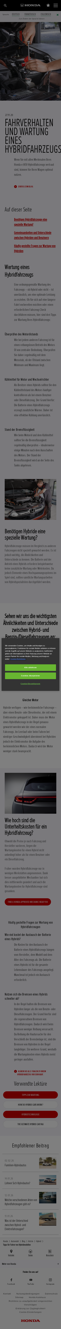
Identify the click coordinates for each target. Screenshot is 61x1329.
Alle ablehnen (30, 667)
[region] (31, 664)
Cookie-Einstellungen (30, 684)
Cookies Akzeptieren (30, 676)
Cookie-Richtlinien (18, 659)
